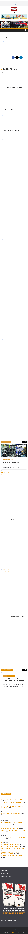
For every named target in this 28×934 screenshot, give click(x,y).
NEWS (12, 459)
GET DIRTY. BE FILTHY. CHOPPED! (8, 816)
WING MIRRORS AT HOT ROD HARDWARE (10, 844)
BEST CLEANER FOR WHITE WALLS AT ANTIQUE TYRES (13, 799)
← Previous (4, 62)
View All (24, 441)
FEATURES (4, 675)
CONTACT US (4, 870)
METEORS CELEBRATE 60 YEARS (12, 87)
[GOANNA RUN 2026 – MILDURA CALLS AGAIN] (5, 618)
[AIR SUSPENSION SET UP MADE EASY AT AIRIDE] (14, 93)
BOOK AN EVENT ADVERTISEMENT (8, 920)
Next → (25, 65)
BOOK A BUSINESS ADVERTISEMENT (9, 923)
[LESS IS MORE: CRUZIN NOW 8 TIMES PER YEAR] (14, 115)
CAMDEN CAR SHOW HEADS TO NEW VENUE (18, 519)
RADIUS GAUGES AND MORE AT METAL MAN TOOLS (12, 855)
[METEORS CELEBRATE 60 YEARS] (14, 73)
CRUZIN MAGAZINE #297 (11, 462)
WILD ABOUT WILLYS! (6, 826)
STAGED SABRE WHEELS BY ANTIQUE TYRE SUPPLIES (13, 837)
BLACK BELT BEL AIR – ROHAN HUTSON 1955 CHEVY (13, 680)
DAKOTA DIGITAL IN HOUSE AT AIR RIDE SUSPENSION (13, 830)
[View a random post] (25, 30)
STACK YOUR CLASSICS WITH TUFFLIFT (9, 828)
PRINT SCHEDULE (5, 873)
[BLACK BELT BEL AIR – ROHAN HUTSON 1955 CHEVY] (14, 673)
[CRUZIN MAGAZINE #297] (14, 450)
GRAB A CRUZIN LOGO (6, 876)
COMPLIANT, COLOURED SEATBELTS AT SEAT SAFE (12, 819)
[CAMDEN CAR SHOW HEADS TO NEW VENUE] (5, 519)
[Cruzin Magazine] (14, 21)
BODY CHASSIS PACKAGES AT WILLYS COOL (11, 809)
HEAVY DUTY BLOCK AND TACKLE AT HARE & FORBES (13, 848)
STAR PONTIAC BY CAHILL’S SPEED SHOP (10, 846)
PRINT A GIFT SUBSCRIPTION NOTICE (9, 879)
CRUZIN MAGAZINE (6, 459)
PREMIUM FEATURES (11, 675)
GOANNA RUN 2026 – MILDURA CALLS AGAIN (17, 617)
